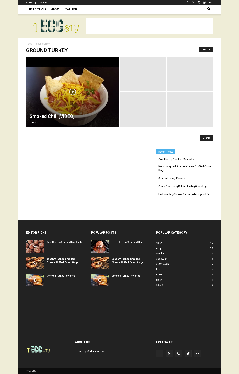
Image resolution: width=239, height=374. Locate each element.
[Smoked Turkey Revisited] (35, 280)
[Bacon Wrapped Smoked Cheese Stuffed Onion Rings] (35, 263)
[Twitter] (204, 2)
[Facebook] (187, 2)
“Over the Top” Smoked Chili (127, 242)
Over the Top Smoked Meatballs (176, 159)
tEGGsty (34, 122)
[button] (209, 9)
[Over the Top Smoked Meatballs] (35, 246)
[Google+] (193, 2)
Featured (70, 9)
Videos (55, 9)
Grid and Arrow (95, 351)
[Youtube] (210, 2)
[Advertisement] (149, 26)
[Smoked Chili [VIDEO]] (72, 97)
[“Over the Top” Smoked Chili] (100, 246)
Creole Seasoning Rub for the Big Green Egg (182, 186)
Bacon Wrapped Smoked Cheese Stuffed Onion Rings (184, 168)
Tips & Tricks (37, 9)
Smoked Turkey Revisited (172, 178)
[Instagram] (198, 2)
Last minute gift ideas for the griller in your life (183, 194)
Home (29, 43)
